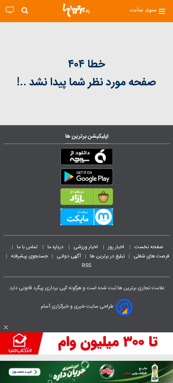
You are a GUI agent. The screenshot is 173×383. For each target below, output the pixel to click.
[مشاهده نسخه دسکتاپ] (9, 10)
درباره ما (56, 247)
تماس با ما (28, 247)
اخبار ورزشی (86, 247)
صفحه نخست (148, 247)
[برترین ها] (76, 10)
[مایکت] (86, 218)
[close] (6, 327)
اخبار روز (117, 247)
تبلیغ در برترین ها (107, 256)
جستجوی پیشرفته (29, 256)
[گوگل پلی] (86, 178)
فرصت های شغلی (151, 256)
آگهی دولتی (69, 256)
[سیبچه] (86, 158)
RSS (86, 265)
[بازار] (86, 198)
